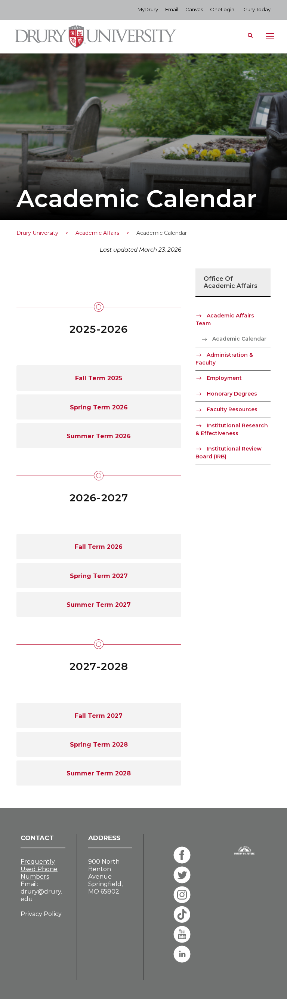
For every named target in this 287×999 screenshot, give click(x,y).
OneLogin (222, 9)
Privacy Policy (41, 913)
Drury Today (256, 9)
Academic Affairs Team (224, 319)
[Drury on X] (182, 875)
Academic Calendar (239, 338)
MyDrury (148, 9)
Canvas (194, 9)
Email (171, 9)
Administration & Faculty (224, 358)
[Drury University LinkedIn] (182, 954)
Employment (224, 378)
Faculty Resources (232, 409)
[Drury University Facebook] (182, 855)
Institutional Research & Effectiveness (231, 429)
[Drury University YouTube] (182, 934)
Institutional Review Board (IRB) (228, 452)
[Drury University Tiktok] (182, 914)
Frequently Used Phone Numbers (39, 869)
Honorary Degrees (232, 393)
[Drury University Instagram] (182, 895)
